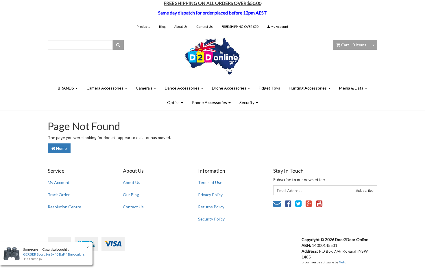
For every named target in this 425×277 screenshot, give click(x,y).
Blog (162, 26)
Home (61, 148)
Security (247, 102)
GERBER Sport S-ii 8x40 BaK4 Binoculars (54, 254)
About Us (181, 26)
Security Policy (211, 218)
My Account (59, 182)
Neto (342, 262)
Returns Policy (211, 206)
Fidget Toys (269, 87)
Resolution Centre (64, 206)
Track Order (59, 194)
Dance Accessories (182, 87)
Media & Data (351, 87)
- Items (353, 44)
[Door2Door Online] (212, 53)
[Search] (118, 45)
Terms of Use (210, 182)
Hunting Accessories (308, 87)
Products (143, 26)
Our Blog (131, 194)
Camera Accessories (105, 87)
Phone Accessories (210, 102)
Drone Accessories (229, 87)
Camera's (144, 87)
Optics (173, 102)
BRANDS (66, 87)
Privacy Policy (210, 194)
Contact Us (204, 26)
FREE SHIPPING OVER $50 (239, 26)
